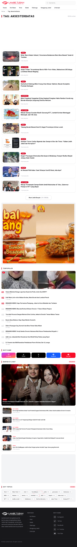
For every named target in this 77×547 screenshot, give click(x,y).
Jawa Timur (55, 499)
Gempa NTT (67, 499)
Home (5, 8)
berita (25, 495)
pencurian (56, 492)
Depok (52, 495)
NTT (6, 499)
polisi (46, 492)
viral (26, 492)
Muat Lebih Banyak (38, 197)
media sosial (17, 499)
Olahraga (35, 8)
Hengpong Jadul (46, 8)
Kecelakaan (36, 492)
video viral (62, 495)
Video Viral (16, 492)
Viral (20, 8)
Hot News (13, 8)
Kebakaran (29, 499)
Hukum (15, 495)
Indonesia (67, 492)
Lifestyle (57, 8)
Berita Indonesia (42, 499)
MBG (6, 495)
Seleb (27, 8)
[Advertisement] (38, 34)
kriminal (34, 495)
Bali (43, 495)
